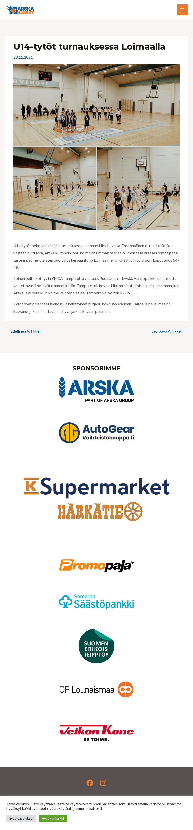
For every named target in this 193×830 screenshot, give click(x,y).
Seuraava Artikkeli (169, 331)
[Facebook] (89, 782)
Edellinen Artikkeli (23, 331)
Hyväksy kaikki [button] (53, 818)
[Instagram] (103, 782)
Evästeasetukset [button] (21, 818)
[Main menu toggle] (182, 9)
